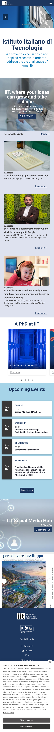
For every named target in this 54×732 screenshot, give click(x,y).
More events (27, 490)
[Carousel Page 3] (28, 380)
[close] (50, 662)
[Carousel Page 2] (25, 380)
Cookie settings (26, 726)
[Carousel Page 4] (32, 380)
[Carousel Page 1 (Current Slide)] (22, 380)
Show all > (45, 134)
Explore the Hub (43, 530)
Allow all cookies (26, 720)
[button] (27, 581)
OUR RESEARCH (27, 116)
